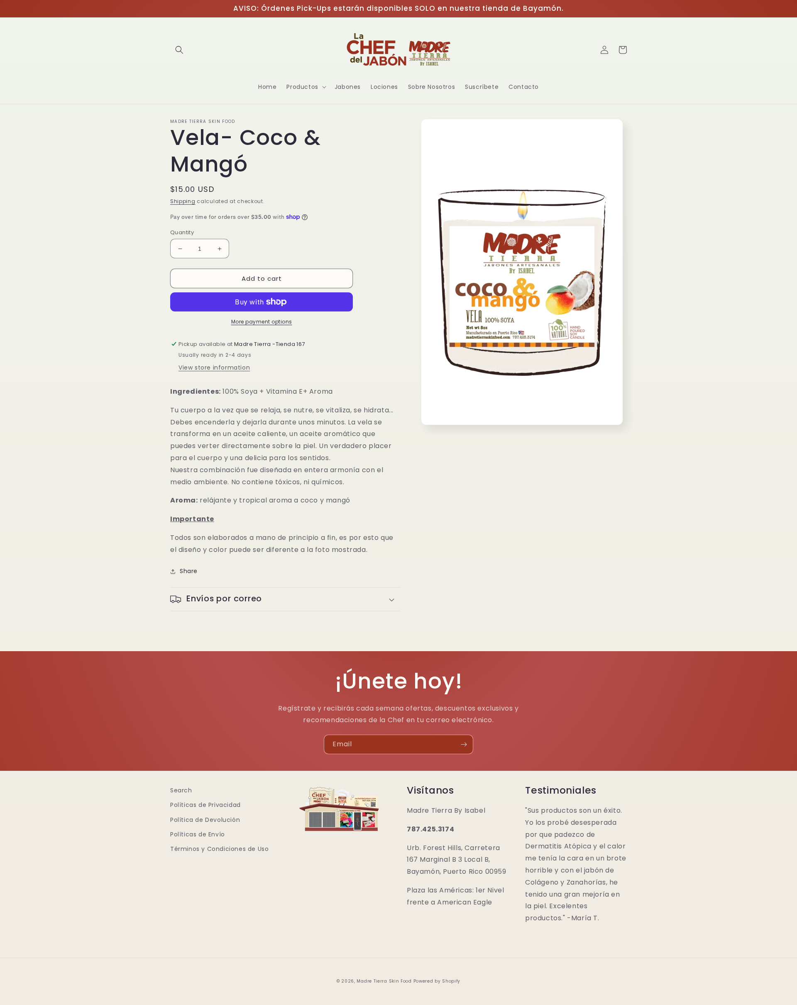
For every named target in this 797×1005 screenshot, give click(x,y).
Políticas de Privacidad (205, 805)
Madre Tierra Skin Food (384, 981)
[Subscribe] (464, 744)
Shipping (183, 201)
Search (181, 790)
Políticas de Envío (197, 834)
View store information (214, 367)
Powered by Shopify (437, 981)
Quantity (182, 232)
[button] (179, 50)
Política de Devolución (205, 820)
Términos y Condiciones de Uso (219, 849)
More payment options (261, 321)
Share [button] (189, 571)
